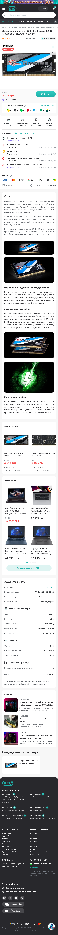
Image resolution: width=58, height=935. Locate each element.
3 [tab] (34, 562)
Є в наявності (49, 38)
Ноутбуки (5, 838)
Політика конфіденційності (40, 852)
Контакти (33, 846)
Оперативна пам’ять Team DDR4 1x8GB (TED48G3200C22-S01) (43, 454)
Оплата (5, 176)
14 (43, 110)
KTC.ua (12, 8)
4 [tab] (35, 562)
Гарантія (33, 838)
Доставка (33, 841)
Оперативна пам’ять (43, 27)
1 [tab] (28, 562)
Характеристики (27, 22)
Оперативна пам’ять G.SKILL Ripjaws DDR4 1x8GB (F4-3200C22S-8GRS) (14, 454)
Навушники (6, 854)
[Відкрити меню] (3, 8)
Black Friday (34, 854)
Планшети (6, 841)
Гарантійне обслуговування (13, 864)
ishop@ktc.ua (11, 884)
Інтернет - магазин (39, 829)
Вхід (44, 8)
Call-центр (34, 867)
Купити (47, 94)
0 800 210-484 (40, 860)
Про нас (33, 833)
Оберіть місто (9, 790)
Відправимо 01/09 (47, 147)
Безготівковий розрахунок (44, 185)
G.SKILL (50, 587)
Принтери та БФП (9, 852)
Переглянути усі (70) (28, 568)
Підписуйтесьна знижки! (16, 910)
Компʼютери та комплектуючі (19, 27)
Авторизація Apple (9, 866)
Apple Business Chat (43, 864)
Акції (32, 836)
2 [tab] (32, 562)
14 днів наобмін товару (36, 124)
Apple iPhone (7, 836)
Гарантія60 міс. (49, 124)
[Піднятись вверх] (51, 919)
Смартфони (6, 833)
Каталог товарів (10, 829)
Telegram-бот (16, 904)
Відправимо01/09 (9, 124)
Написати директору (15, 888)
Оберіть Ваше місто (22, 133)
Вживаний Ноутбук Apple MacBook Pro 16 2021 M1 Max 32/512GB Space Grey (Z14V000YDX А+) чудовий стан (41, 511)
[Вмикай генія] (29, 2)
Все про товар (9, 22)
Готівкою (9, 185)
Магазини (33, 849)
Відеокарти (6, 846)
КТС (3, 27)
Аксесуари (43, 22)
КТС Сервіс (7, 860)
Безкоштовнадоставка (22, 124)
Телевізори (6, 844)
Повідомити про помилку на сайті (21, 892)
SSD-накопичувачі (9, 849)
